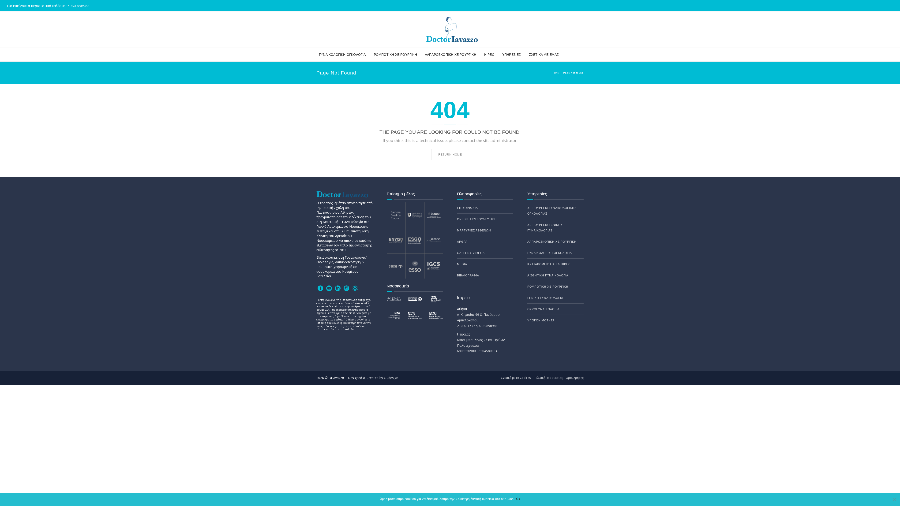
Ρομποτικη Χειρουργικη (395, 54)
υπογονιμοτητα (541, 320)
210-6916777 (467, 326)
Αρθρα (462, 241)
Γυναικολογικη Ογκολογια (342, 54)
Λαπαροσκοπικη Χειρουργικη (450, 54)
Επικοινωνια (467, 208)
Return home (450, 154)
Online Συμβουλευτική (477, 219)
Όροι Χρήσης (575, 378)
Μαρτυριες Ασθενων (474, 230)
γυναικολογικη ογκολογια (549, 253)
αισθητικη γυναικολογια (547, 275)
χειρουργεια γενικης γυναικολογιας (544, 227)
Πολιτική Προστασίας (548, 378)
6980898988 (488, 326)
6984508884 (488, 351)
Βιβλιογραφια (468, 275)
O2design (391, 378)
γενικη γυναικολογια (545, 298)
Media (462, 264)
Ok (518, 499)
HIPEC (489, 54)
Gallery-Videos (471, 253)
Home (555, 72)
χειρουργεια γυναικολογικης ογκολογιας (551, 210)
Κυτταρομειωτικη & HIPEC (549, 264)
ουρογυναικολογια (543, 309)
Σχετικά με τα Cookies (516, 378)
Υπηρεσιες (511, 54)
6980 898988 (79, 5)
